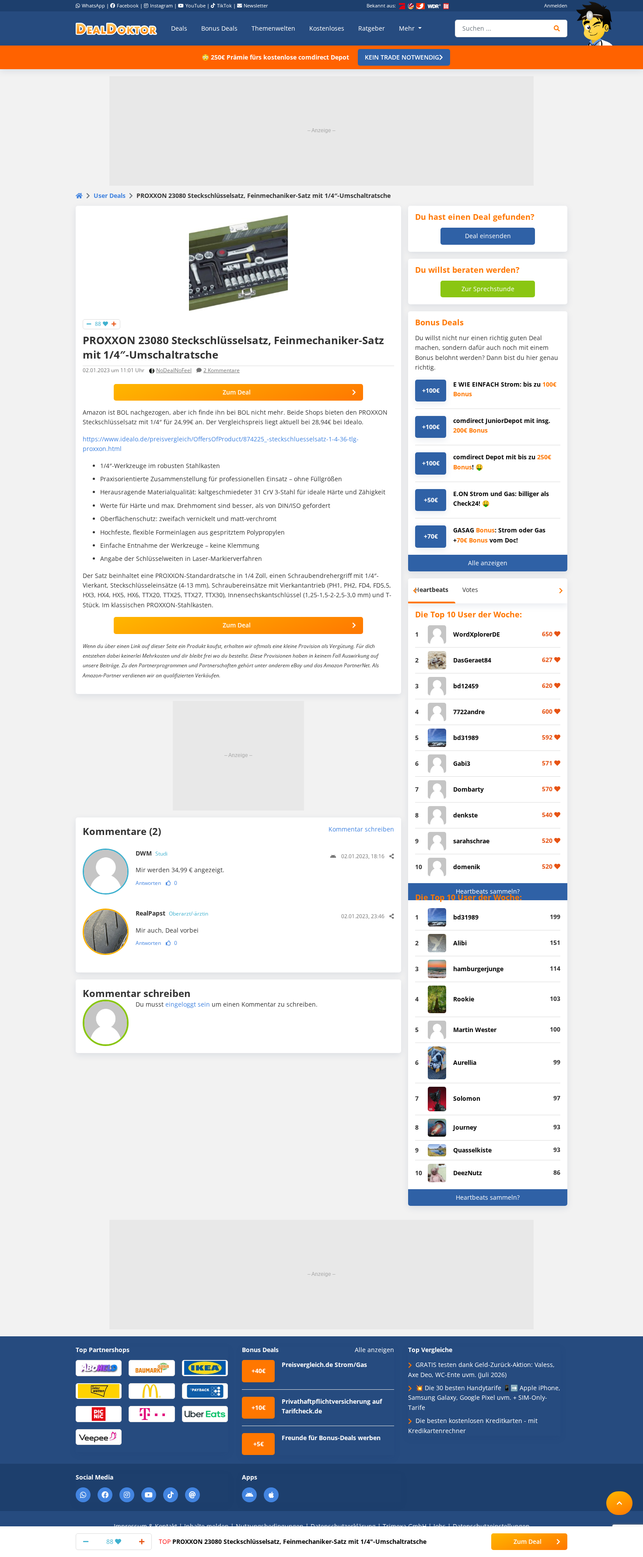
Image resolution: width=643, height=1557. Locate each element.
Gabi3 (461, 763)
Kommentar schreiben (361, 829)
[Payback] (205, 1390)
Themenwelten (273, 28)
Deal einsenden (488, 236)
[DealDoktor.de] (116, 28)
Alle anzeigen (487, 563)
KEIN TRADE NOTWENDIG (402, 57)
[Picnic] (98, 1413)
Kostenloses (326, 28)
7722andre (469, 712)
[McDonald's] (151, 1390)
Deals (179, 28)
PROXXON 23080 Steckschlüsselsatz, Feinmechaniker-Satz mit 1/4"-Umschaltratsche (292, 1541)
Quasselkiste (472, 1150)
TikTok (224, 5)
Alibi (460, 943)
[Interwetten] (98, 1390)
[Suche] (557, 28)
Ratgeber (371, 28)
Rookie (463, 999)
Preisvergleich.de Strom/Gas (324, 1364)
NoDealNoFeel (174, 370)
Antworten (148, 883)
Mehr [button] (407, 28)
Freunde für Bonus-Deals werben (331, 1438)
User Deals (110, 195)
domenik (466, 867)
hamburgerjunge (478, 969)
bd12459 (466, 686)
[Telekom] (151, 1413)
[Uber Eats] (205, 1413)
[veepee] (98, 1436)
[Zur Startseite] (597, 24)
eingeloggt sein (187, 1004)
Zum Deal (237, 392)
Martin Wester (474, 1029)
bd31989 (466, 737)
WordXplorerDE (476, 634)
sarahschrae (471, 841)
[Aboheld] (98, 1367)
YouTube (195, 5)
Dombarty (468, 789)
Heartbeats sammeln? (488, 891)
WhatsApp (93, 5)
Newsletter (256, 5)
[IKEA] (205, 1367)
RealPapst (172, 913)
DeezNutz (467, 1173)
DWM (152, 853)
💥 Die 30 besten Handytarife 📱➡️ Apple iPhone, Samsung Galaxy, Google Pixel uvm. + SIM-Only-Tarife (484, 1398)
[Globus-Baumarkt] (151, 1367)
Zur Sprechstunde (487, 289)
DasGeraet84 (472, 660)
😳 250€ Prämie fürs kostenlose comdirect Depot (275, 57)
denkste (465, 815)
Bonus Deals (219, 28)
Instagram (161, 5)
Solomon (466, 1098)
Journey (465, 1127)
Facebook (128, 5)
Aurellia (464, 1062)
